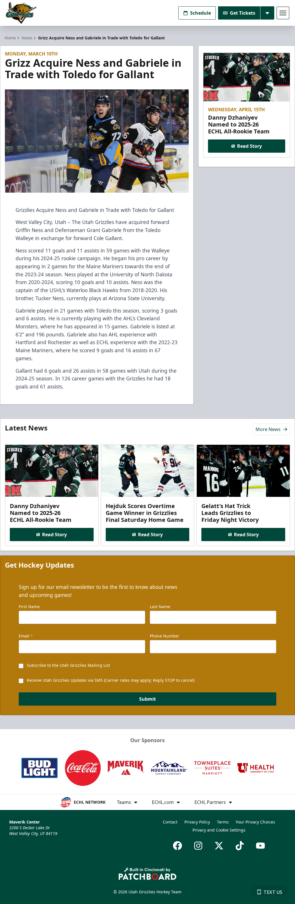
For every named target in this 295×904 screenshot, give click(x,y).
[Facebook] (177, 846)
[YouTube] (260, 846)
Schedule (200, 13)
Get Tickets (242, 13)
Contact (170, 822)
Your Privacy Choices (255, 822)
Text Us (273, 892)
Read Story (249, 146)
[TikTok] (240, 846)
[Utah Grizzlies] (21, 13)
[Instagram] (198, 846)
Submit (147, 699)
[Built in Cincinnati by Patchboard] (147, 873)
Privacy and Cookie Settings (218, 830)
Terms (223, 822)
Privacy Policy (197, 822)
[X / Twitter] (219, 846)
